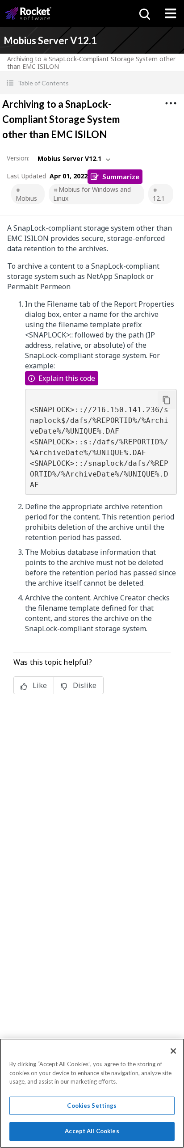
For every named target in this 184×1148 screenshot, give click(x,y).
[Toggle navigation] (171, 13)
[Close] (173, 1051)
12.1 (159, 198)
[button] (92, 83)
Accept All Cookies (92, 1131)
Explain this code (66, 378)
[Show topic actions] (171, 103)
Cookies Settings (92, 1105)
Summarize (120, 176)
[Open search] (144, 13)
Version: (18, 158)
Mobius (26, 198)
